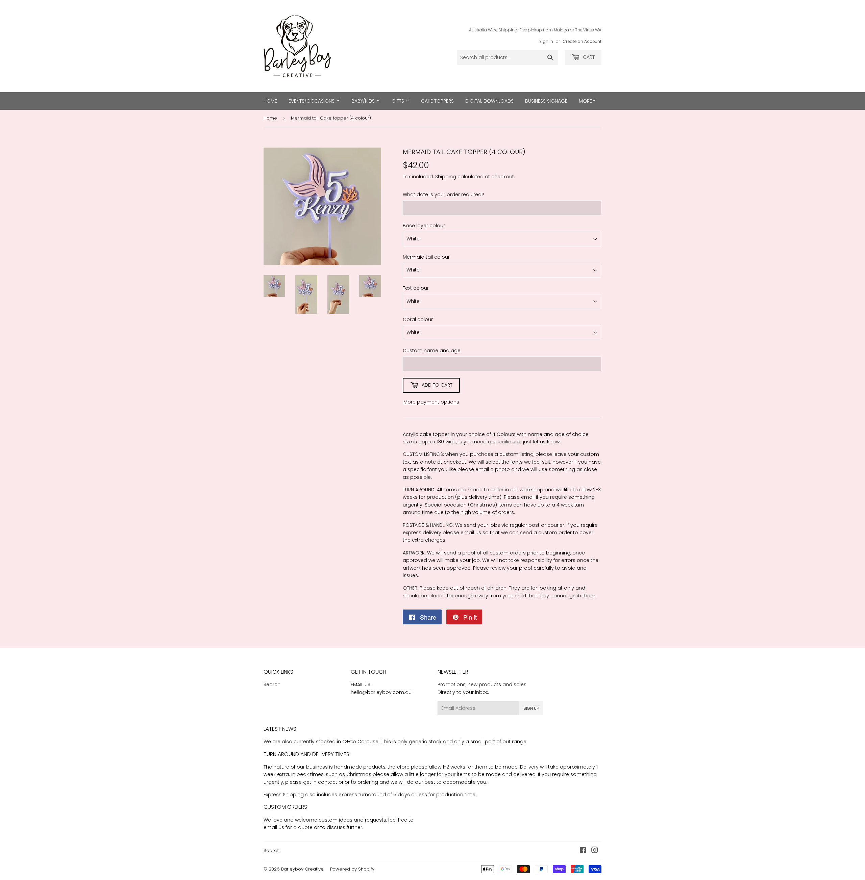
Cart (588, 57)
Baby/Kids (363, 101)
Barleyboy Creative (302, 869)
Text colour (416, 288)
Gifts (398, 101)
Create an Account (582, 41)
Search (272, 684)
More (585, 101)
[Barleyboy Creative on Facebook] (583, 851)
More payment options (431, 401)
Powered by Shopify (352, 869)
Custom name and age (432, 350)
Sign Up (531, 708)
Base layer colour (424, 225)
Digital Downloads (489, 101)
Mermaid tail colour (426, 257)
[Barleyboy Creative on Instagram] (594, 851)
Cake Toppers (437, 101)
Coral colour (418, 319)
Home (270, 101)
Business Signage (546, 101)
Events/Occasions (312, 101)
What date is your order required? (443, 194)
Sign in (546, 41)
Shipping (445, 176)
